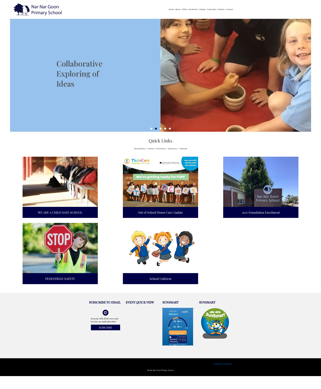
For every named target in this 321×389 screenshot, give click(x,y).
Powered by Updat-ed (223, 364)
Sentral (151, 149)
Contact (229, 9)
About (178, 9)
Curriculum (212, 9)
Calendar (183, 149)
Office (184, 9)
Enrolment (193, 9)
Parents (221, 9)
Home (171, 9)
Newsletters (139, 149)
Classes (202, 9)
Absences (172, 149)
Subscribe (105, 327)
